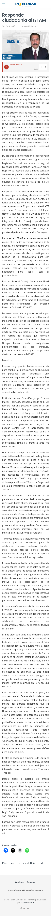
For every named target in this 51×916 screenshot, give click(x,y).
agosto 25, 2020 (28, 26)
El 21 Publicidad (27, 902)
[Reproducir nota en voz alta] (6, 67)
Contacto (31, 882)
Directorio (19, 882)
